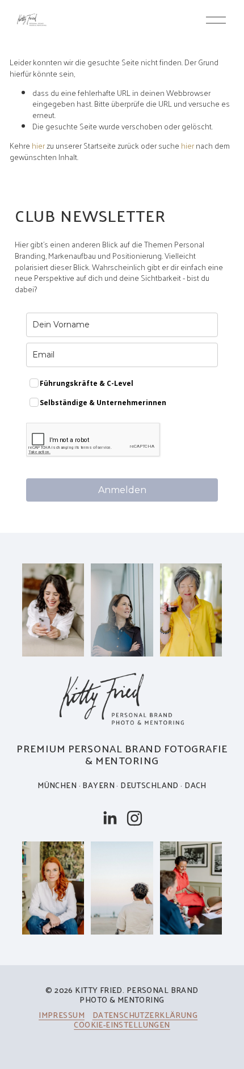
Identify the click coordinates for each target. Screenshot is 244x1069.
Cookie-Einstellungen (122, 1024)
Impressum (62, 1015)
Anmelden (122, 490)
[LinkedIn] (109, 818)
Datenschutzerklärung (145, 1015)
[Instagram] (134, 818)
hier (38, 145)
